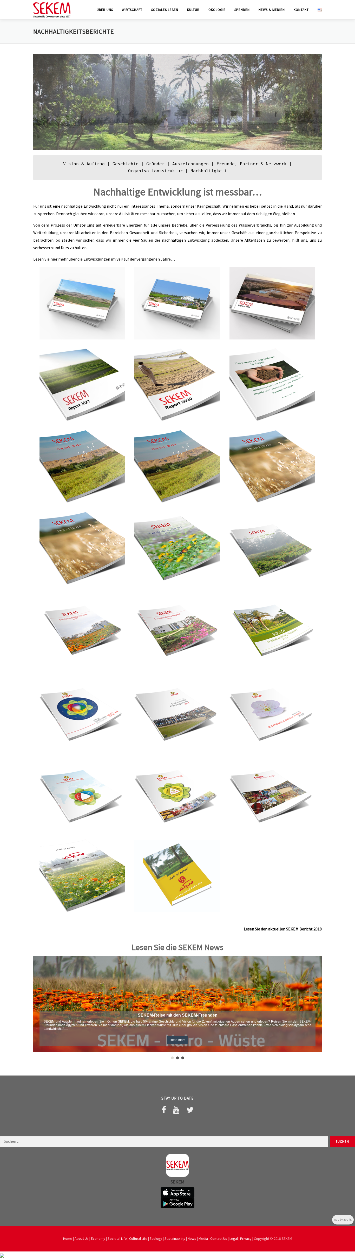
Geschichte (126, 163)
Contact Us (218, 1238)
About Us (82, 1238)
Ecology (156, 1238)
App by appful (343, 1219)
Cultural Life (138, 1238)
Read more (178, 1040)
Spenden (242, 10)
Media (203, 1238)
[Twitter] (190, 1110)
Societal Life (117, 1238)
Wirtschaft (132, 10)
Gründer (155, 163)
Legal (233, 1238)
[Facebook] (164, 1110)
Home (67, 1238)
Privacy (246, 1238)
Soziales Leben (164, 10)
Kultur (193, 10)
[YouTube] (176, 1110)
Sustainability (175, 1238)
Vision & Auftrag (84, 163)
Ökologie (217, 10)
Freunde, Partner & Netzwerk (251, 163)
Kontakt (301, 10)
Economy (98, 1238)
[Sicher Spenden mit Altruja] (2, 1255)
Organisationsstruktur (155, 170)
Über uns (105, 10)
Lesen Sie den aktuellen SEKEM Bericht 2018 (283, 928)
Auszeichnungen (190, 163)
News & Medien (272, 10)
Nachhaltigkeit (208, 170)
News (192, 1238)
